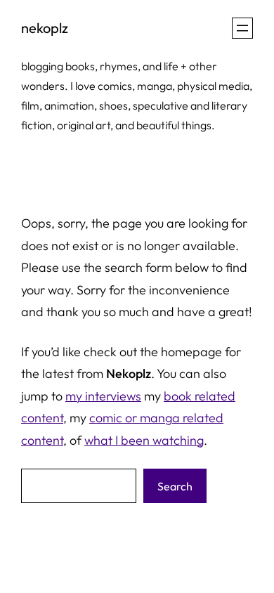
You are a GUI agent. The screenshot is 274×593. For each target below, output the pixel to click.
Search (175, 486)
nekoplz (44, 28)
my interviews (103, 396)
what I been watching (144, 440)
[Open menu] (242, 28)
